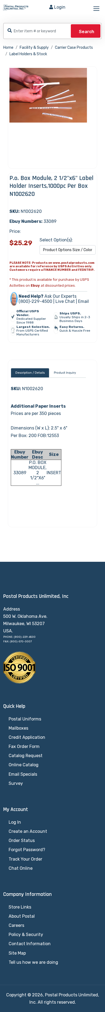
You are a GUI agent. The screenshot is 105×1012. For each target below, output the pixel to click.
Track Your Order (25, 859)
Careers (16, 925)
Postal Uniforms (25, 719)
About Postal (22, 916)
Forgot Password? (27, 849)
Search (86, 31)
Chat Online (21, 868)
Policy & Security (26, 934)
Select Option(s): (56, 239)
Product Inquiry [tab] (65, 373)
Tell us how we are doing (33, 962)
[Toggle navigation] (97, 9)
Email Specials (23, 774)
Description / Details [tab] (30, 373)
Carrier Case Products (74, 47)
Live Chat (65, 301)
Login (59, 7)
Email (83, 301)
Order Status (22, 840)
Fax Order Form (24, 746)
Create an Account (28, 831)
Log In (15, 822)
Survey (16, 783)
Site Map (17, 953)
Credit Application (27, 737)
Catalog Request (26, 755)
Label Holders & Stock (28, 54)
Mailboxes (18, 728)
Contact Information (30, 943)
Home (8, 47)
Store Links (20, 907)
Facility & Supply (34, 47)
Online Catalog (23, 764)
